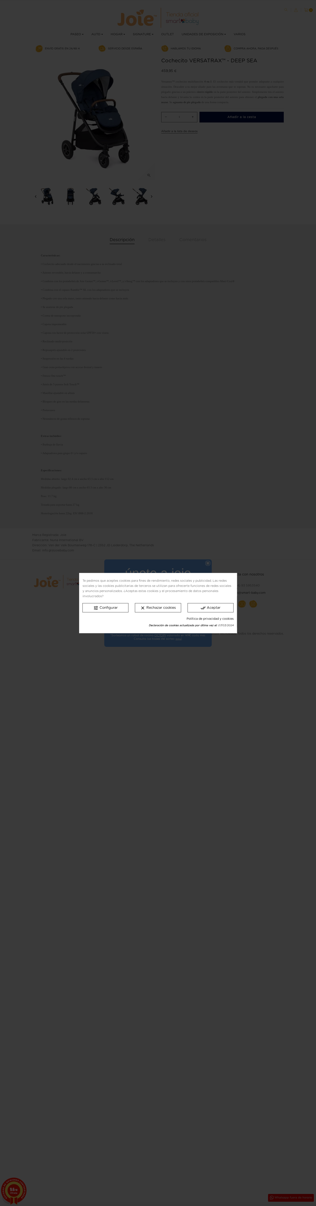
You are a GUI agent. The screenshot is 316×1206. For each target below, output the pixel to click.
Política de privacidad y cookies (210, 618)
